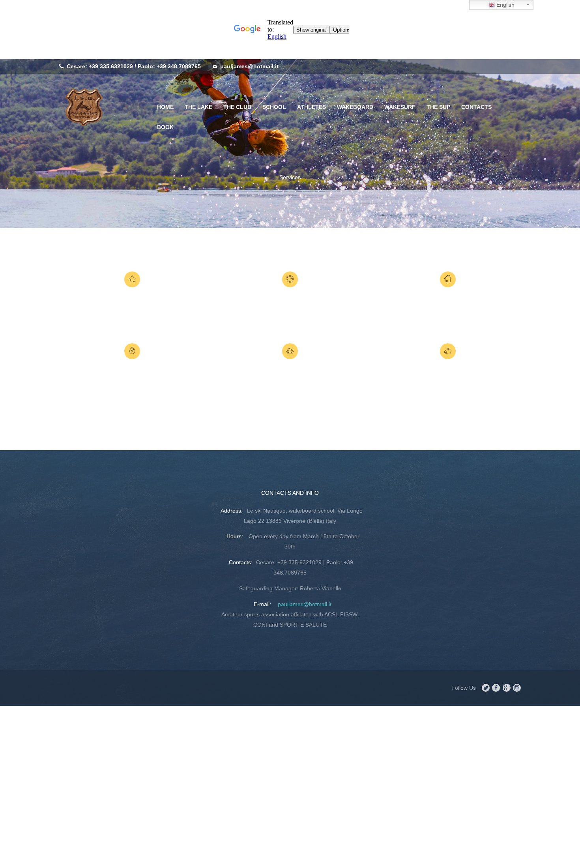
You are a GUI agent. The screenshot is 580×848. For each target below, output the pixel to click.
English (505, 5)
